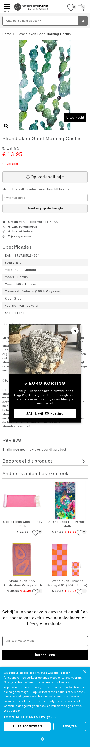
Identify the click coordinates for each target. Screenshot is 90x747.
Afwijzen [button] (69, 726)
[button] (45, 717)
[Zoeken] (83, 21)
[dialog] (45, 707)
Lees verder (12, 711)
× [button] (84, 672)
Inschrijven (45, 655)
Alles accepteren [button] (27, 726)
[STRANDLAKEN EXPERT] (31, 2)
